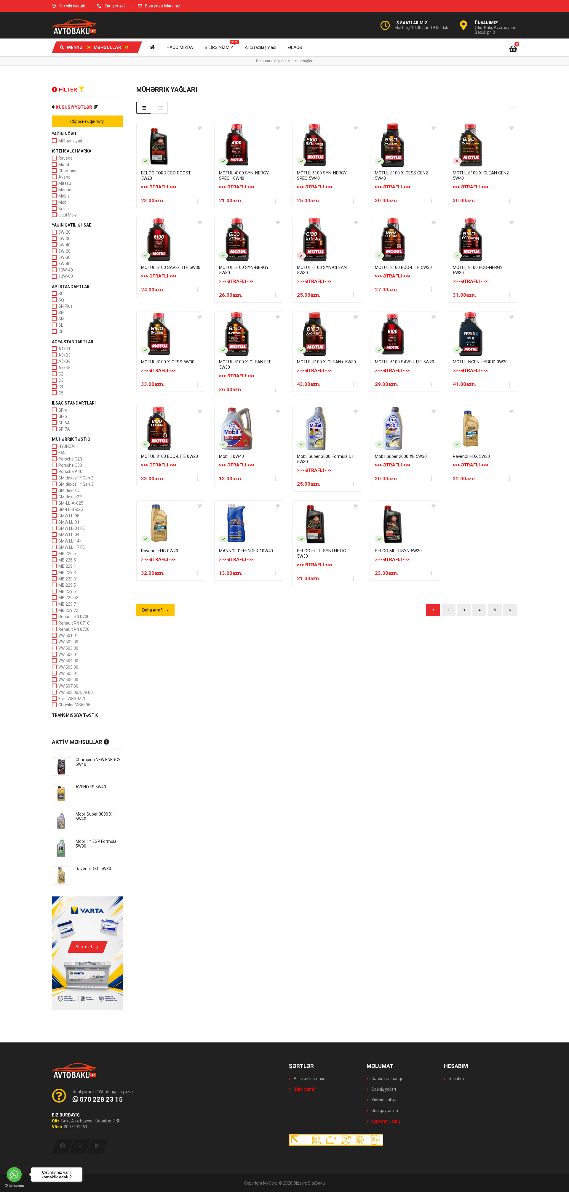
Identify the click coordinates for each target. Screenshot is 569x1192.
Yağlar (279, 61)
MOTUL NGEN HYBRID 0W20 (480, 362)
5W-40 (64, 263)
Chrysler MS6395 (74, 704)
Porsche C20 (70, 459)
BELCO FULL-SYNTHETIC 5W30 (321, 553)
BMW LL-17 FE (71, 547)
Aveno (64, 177)
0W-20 (64, 232)
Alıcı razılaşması (308, 1078)
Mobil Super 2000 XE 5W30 (401, 456)
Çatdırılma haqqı (386, 1078)
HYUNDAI (66, 446)
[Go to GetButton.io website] (14, 1186)
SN (61, 312)
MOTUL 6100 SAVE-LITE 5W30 (170, 267)
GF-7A (64, 429)
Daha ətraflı (153, 610)
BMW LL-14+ (70, 541)
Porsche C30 (70, 465)
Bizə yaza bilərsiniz (162, 6)
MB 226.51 (68, 560)
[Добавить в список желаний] (199, 128)
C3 (60, 380)
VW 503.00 (68, 648)
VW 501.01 (68, 635)
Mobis (64, 196)
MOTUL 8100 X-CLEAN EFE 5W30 (245, 364)
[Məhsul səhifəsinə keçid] (171, 145)
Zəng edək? (115, 6)
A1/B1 (64, 348)
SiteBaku (316, 1183)
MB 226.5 (67, 553)
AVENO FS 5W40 (91, 786)
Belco (63, 208)
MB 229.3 (67, 572)
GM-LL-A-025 (70, 503)
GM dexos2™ (70, 497)
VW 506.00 (68, 679)
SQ (61, 300)
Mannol (65, 189)
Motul (63, 164)
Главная (263, 61)
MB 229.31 (68, 579)
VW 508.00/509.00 (75, 692)
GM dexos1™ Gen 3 (75, 484)
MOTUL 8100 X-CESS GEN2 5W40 (401, 175)
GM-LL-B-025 (70, 509)
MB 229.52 (68, 597)
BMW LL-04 (68, 534)
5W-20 (64, 251)
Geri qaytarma (384, 1110)
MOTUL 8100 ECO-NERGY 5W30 (478, 270)
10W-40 (65, 270)
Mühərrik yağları (300, 61)
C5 (60, 393)
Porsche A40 (70, 471)
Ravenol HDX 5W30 (471, 456)
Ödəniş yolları (383, 1089)
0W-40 (64, 245)
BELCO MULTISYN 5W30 (398, 551)
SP (61, 293)
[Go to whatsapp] (14, 1174)
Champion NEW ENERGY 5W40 (98, 762)
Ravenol (65, 158)
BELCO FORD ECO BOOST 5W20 (166, 175)
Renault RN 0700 (73, 616)
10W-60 (65, 276)
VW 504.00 (68, 660)
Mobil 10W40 (231, 456)
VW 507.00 (68, 686)
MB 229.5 (67, 585)
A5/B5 (64, 367)
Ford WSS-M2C (72, 698)
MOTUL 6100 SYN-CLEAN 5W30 (322, 270)
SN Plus (65, 306)
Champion (68, 171)
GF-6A (64, 423)
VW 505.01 (68, 673)
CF (60, 331)
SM (61, 319)
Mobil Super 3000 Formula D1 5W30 (325, 459)
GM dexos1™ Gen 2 (75, 478)
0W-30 (64, 238)
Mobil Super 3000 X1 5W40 (95, 816)
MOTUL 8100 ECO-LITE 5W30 (403, 267)
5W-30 (64, 257)
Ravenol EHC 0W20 (159, 551)
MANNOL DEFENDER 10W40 (246, 551)
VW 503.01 (68, 654)
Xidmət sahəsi (383, 1100)
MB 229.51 (68, 591)
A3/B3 (64, 355)
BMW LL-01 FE (71, 528)
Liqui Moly (67, 215)
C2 (60, 374)
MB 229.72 (68, 610)
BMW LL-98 (68, 516)
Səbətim (456, 1078)
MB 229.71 (68, 604)
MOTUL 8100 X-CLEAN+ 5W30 (326, 362)
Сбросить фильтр (87, 121)
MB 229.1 (67, 566)
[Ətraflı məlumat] (197, 200)
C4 (60, 386)
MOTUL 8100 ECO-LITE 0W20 (169, 456)
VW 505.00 (68, 667)
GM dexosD (68, 490)
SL (60, 325)
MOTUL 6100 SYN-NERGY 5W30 (244, 270)
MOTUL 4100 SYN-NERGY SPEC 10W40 (244, 175)
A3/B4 (64, 361)
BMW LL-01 (68, 522)
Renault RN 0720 (73, 629)
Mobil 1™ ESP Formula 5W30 (96, 843)
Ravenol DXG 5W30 (93, 868)
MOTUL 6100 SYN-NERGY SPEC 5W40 (322, 175)
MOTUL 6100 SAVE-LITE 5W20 (404, 362)
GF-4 (62, 410)
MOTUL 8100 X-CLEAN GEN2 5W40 (481, 175)
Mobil (63, 202)
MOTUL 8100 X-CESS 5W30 (167, 362)
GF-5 (62, 416)
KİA (61, 452)
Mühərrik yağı (70, 141)
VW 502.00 (68, 641)
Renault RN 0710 (73, 623)
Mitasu (64, 183)
